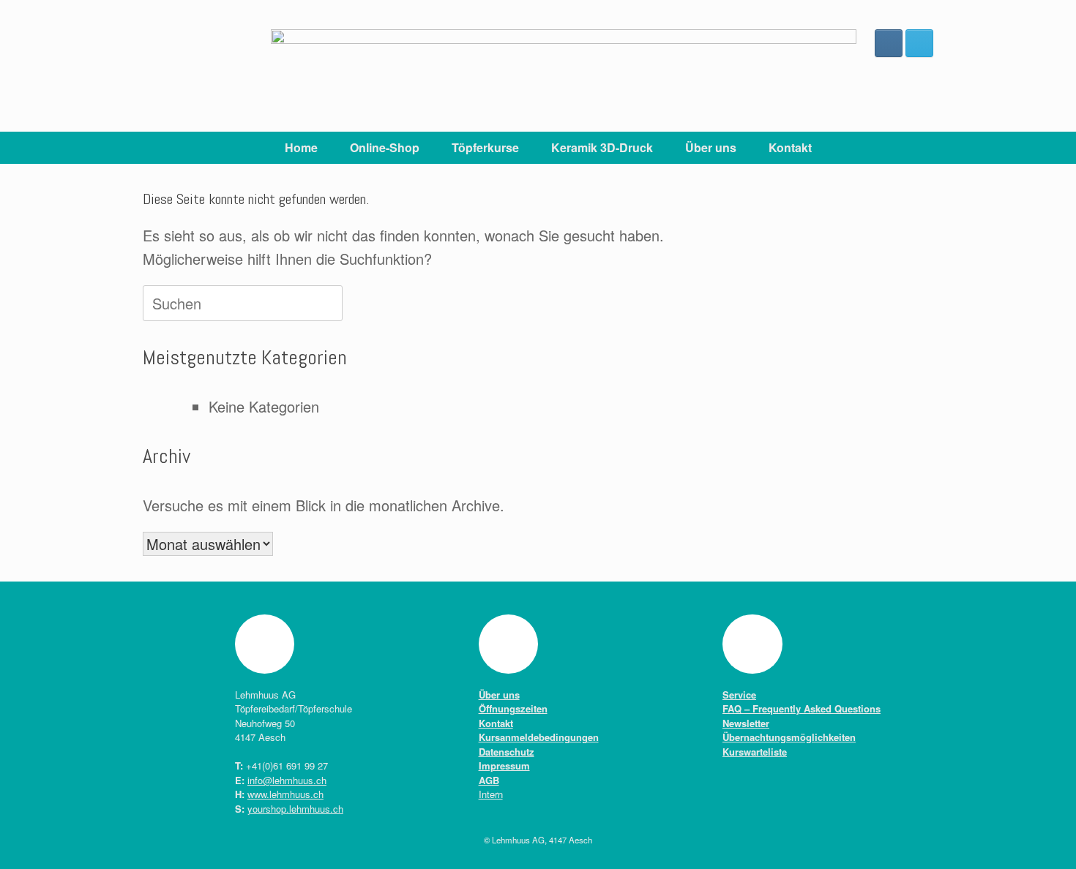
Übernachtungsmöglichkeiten (789, 737)
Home (301, 147)
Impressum (504, 765)
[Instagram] (889, 43)
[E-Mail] (919, 43)
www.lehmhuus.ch (285, 794)
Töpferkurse (485, 147)
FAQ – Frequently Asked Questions (801, 708)
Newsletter (745, 723)
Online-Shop (384, 147)
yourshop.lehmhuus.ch (295, 809)
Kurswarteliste (754, 752)
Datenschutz (506, 752)
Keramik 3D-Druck (602, 147)
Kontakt (790, 147)
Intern (491, 794)
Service (739, 694)
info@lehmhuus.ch (286, 780)
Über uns (710, 147)
